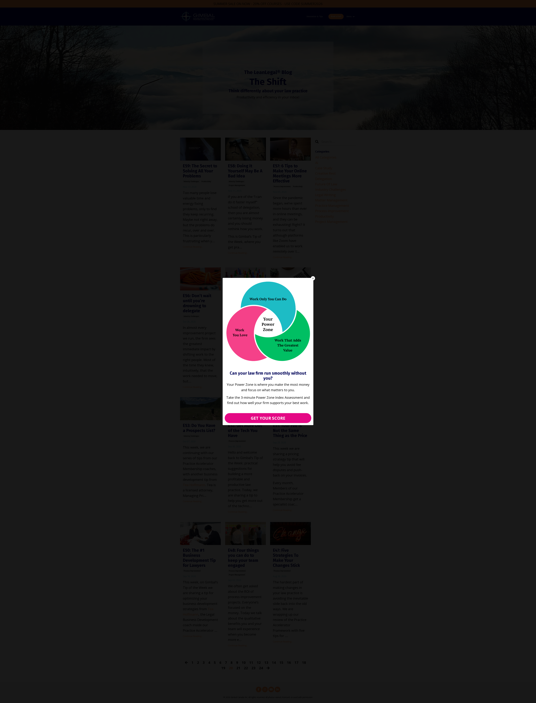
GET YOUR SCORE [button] (268, 418)
